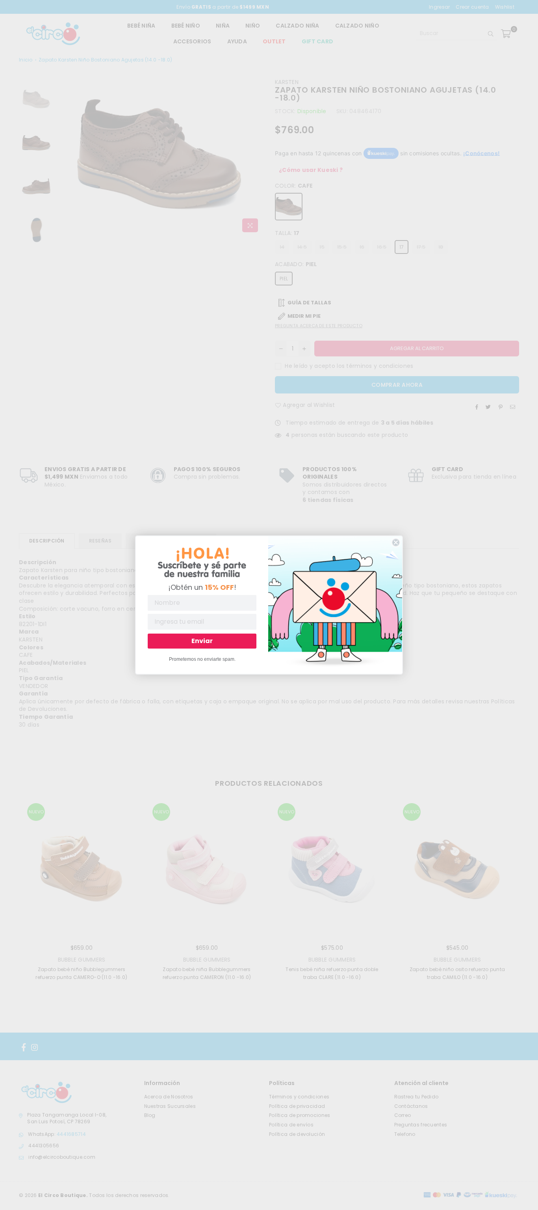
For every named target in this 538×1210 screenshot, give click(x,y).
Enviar (202, 640)
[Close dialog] (396, 542)
